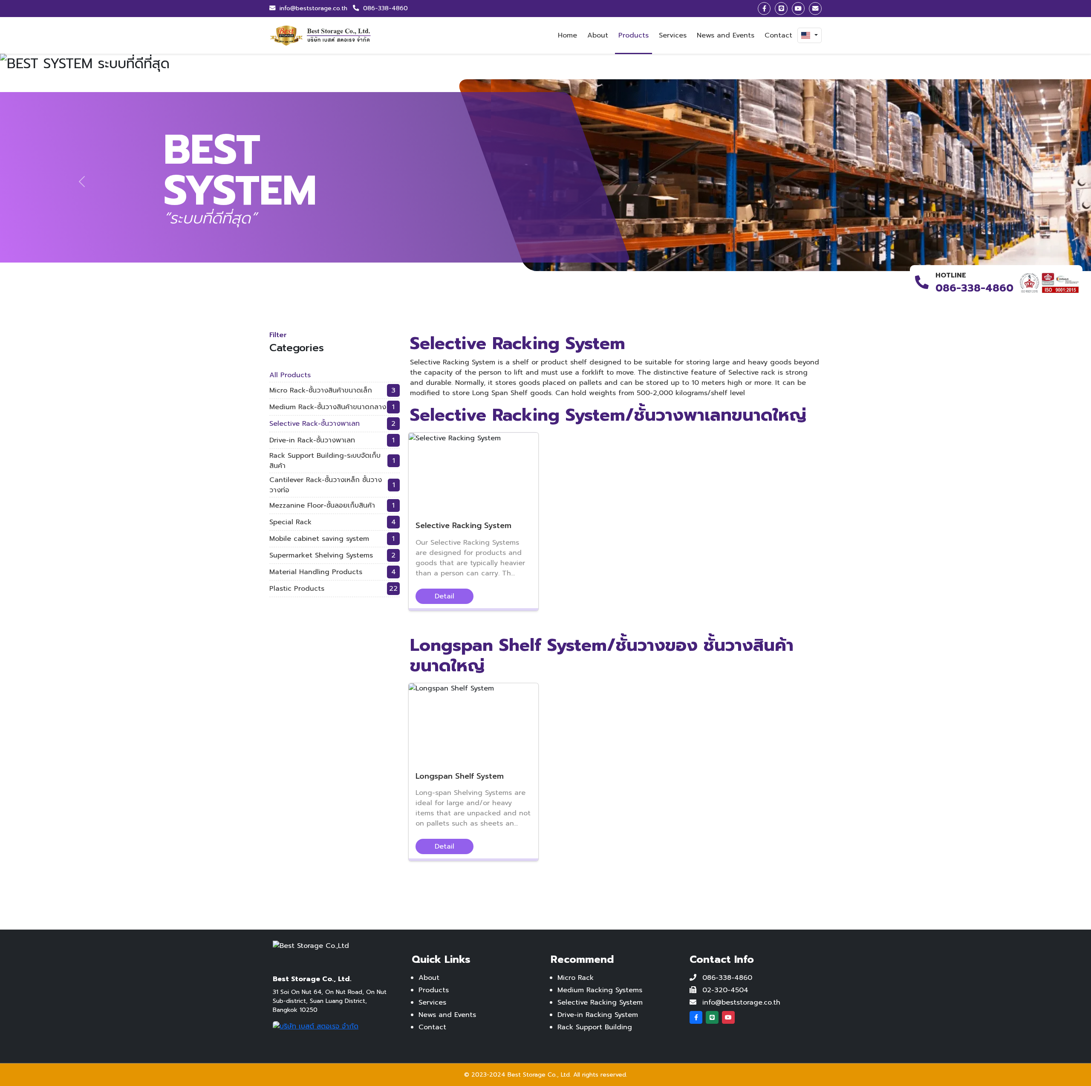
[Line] (781, 8)
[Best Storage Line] (712, 1017)
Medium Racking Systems (599, 990)
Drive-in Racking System (597, 1015)
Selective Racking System (600, 1002)
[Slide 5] (576, 298)
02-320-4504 (725, 990)
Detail (444, 596)
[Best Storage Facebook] (696, 1017)
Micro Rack (575, 978)
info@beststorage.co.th (313, 8)
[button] (809, 35)
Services (673, 35)
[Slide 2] (530, 298)
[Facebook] (764, 8)
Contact (778, 35)
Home (567, 35)
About (597, 35)
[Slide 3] (545, 298)
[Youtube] (798, 8)
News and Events (725, 35)
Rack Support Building (594, 1027)
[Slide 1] (514, 298)
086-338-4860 (384, 8)
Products (633, 35)
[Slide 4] (560, 298)
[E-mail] (815, 8)
